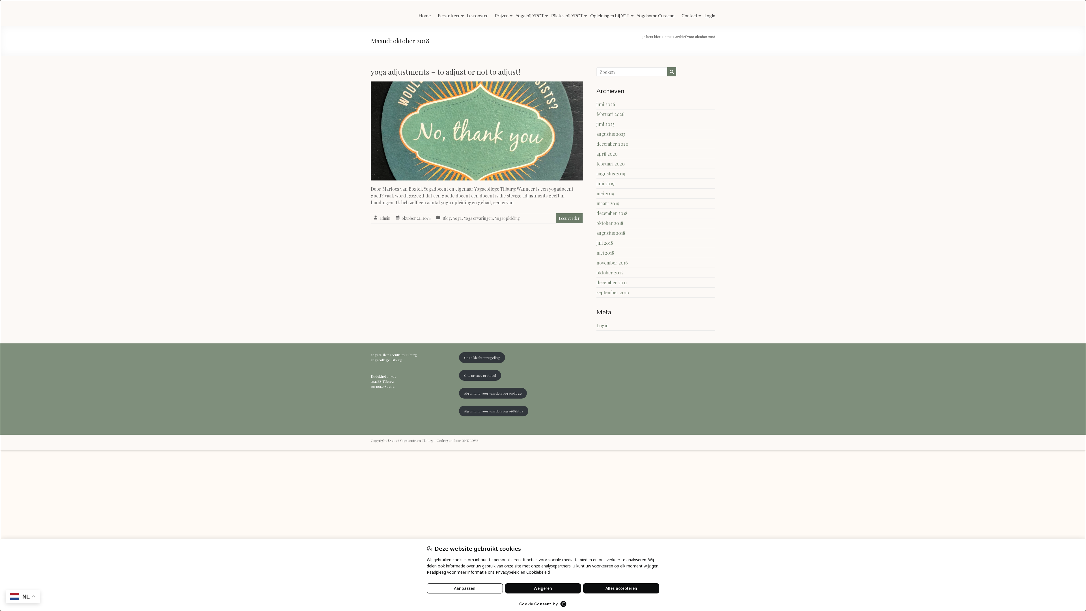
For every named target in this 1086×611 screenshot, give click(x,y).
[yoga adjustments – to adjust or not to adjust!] (477, 85)
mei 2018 (605, 253)
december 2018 (611, 213)
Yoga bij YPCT (530, 15)
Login (709, 15)
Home (425, 15)
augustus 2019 (610, 174)
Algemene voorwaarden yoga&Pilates (493, 411)
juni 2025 (605, 124)
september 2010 (612, 292)
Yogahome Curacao (656, 15)
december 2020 (612, 144)
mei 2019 (605, 193)
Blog (447, 218)
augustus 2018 (610, 233)
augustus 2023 (610, 134)
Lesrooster (477, 15)
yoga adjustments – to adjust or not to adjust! (445, 72)
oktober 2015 (609, 273)
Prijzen (501, 15)
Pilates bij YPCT (567, 15)
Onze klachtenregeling (482, 357)
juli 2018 (604, 243)
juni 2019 (605, 183)
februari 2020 (610, 164)
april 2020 (607, 154)
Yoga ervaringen (478, 218)
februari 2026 (610, 114)
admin (385, 218)
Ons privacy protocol (480, 375)
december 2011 (611, 282)
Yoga (457, 218)
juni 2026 (605, 104)
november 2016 (612, 263)
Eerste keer (449, 15)
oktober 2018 (609, 223)
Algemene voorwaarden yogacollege (493, 393)
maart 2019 (607, 203)
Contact (689, 15)
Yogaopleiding (507, 218)
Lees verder (569, 218)
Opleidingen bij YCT (610, 15)
